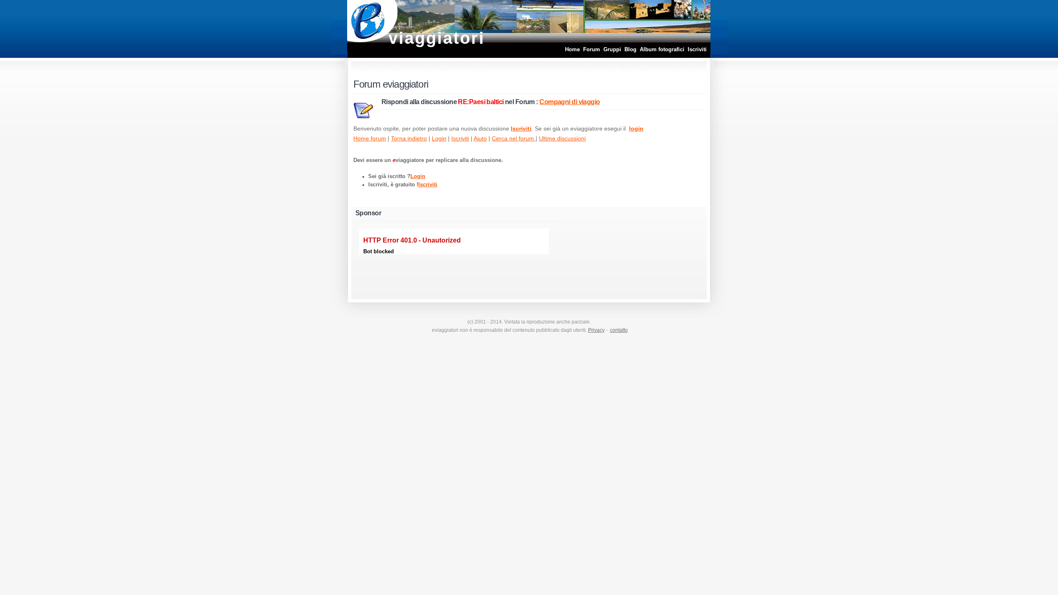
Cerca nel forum (514, 138)
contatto (619, 330)
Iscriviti (697, 49)
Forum (591, 49)
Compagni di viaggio (569, 101)
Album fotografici (662, 49)
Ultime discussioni (562, 138)
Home (572, 49)
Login (439, 138)
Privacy (596, 330)
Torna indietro (409, 138)
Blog (630, 49)
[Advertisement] (622, 250)
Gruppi (612, 49)
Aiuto (480, 138)
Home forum (369, 138)
